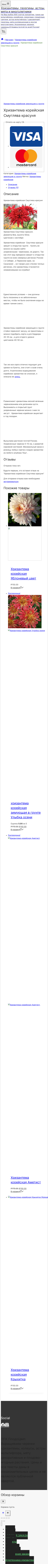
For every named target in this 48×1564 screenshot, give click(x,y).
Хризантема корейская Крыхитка (20, 1374)
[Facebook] (3, 1425)
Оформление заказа (17, 1553)
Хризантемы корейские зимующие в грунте (24, 104)
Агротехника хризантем (19, 1560)
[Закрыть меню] (1, 1524)
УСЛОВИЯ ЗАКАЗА (16, 1535)
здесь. (17, 377)
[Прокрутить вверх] (3, 1513)
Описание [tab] (12, 184)
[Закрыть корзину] (3, 1501)
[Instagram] (7, 1425)
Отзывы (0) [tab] (13, 187)
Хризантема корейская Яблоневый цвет (23, 573)
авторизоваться (11, 481)
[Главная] (2, 40)
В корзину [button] (15, 588)
